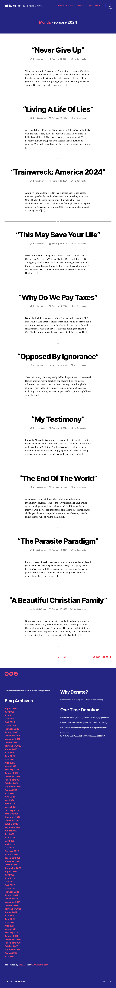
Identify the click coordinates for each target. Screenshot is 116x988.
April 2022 (10, 885)
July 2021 (9, 915)
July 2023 (9, 834)
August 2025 (11, 749)
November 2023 (13, 820)
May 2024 (9, 800)
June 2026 (10, 715)
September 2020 (13, 949)
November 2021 (12, 902)
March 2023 (10, 848)
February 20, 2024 (59, 428)
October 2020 (11, 946)
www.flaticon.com (39, 965)
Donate (90, 5)
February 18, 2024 (59, 550)
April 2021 (9, 926)
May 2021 (9, 922)
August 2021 (11, 912)
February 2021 (12, 932)
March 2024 (10, 807)
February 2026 (12, 729)
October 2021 (11, 905)
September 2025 (13, 746)
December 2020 (13, 939)
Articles (69, 5)
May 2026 (9, 718)
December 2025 (13, 735)
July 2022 (9, 875)
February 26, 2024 (59, 181)
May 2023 (9, 841)
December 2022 (12, 858)
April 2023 (10, 844)
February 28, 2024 (59, 59)
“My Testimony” (58, 419)
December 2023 (13, 817)
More (97, 5)
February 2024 (12, 810)
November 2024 (13, 780)
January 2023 (11, 854)
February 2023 (12, 851)
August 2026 (11, 708)
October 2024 (11, 783)
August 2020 (11, 953)
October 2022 (11, 864)
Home (61, 5)
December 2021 (12, 898)
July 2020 (9, 956)
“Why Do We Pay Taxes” (58, 297)
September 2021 (13, 909)
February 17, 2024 (59, 609)
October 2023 (11, 824)
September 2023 (13, 827)
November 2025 (13, 739)
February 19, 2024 (59, 487)
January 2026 (11, 732)
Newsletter (79, 5)
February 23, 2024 (59, 365)
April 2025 (10, 763)
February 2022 (12, 892)
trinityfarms (40, 59)
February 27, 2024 (59, 118)
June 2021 (10, 919)
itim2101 (22, 965)
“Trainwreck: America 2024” (58, 172)
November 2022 (12, 861)
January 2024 (11, 814)
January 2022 (11, 895)
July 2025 (9, 752)
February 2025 (12, 769)
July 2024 (9, 793)
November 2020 (13, 943)
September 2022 (13, 868)
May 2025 (9, 759)
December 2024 (13, 776)
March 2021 (10, 929)
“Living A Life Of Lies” (58, 109)
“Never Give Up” (58, 50)
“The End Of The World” (58, 478)
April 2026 (10, 722)
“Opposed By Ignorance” (58, 356)
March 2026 (10, 725)
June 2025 (10, 756)
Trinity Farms (13, 5)
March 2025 (10, 766)
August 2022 (11, 871)
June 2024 (10, 797)
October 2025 (11, 742)
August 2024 (11, 790)
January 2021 (11, 936)
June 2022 (10, 878)
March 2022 (10, 888)
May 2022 (9, 881)
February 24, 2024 (59, 306)
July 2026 (9, 712)
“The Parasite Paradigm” (58, 541)
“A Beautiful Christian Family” (58, 600)
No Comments (80, 59)
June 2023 (10, 837)
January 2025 (11, 773)
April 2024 (10, 803)
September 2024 (13, 786)
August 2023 (11, 831)
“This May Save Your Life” (58, 234)
